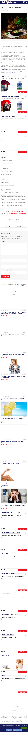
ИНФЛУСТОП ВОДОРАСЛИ (10, 116)
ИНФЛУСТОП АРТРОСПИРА (10, 96)
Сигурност (6, 708)
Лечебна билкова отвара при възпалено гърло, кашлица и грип (13, 377)
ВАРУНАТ (5, 553)
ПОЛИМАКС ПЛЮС (8, 634)
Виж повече (22, 92)
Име (2, 258)
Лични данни (20, 706)
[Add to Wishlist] (25, 76)
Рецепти (22, 211)
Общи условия (10, 704)
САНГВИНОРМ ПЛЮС (8, 573)
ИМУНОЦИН (6, 76)
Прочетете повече (18, 730)
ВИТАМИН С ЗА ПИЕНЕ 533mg (11, 512)
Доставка (19, 704)
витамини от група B (5, 69)
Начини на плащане (9, 706)
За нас (10, 702)
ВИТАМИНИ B (10, 213)
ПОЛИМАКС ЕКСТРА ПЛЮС (10, 614)
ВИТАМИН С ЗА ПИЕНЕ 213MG (11, 532)
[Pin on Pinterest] (18, 219)
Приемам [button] (24, 727)
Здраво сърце (16, 213)
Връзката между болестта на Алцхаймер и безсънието (12, 442)
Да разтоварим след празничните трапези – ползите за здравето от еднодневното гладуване (13, 420)
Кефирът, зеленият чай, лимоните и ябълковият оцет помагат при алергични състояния (14, 313)
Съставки (4, 702)
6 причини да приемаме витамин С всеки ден (13, 398)
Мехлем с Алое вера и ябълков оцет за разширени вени (11, 484)
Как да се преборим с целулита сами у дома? (13, 334)
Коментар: (4, 241)
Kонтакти (14, 710)
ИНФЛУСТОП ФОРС (8, 136)
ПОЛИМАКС (5, 655)
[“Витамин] (4, 284)
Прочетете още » (5, 315)
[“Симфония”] (23, 284)
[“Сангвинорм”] (10, 284)
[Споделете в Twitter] (16, 219)
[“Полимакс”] (17, 284)
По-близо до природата (15, 211)
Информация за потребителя (17, 708)
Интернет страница (6, 270)
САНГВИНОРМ (6, 594)
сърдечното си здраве (10, 72)
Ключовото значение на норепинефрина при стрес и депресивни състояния (13, 506)
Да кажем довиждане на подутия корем (11, 463)
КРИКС (4, 675)
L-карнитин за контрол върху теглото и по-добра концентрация (12, 355)
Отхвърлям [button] (9, 730)
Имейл (3, 264)
